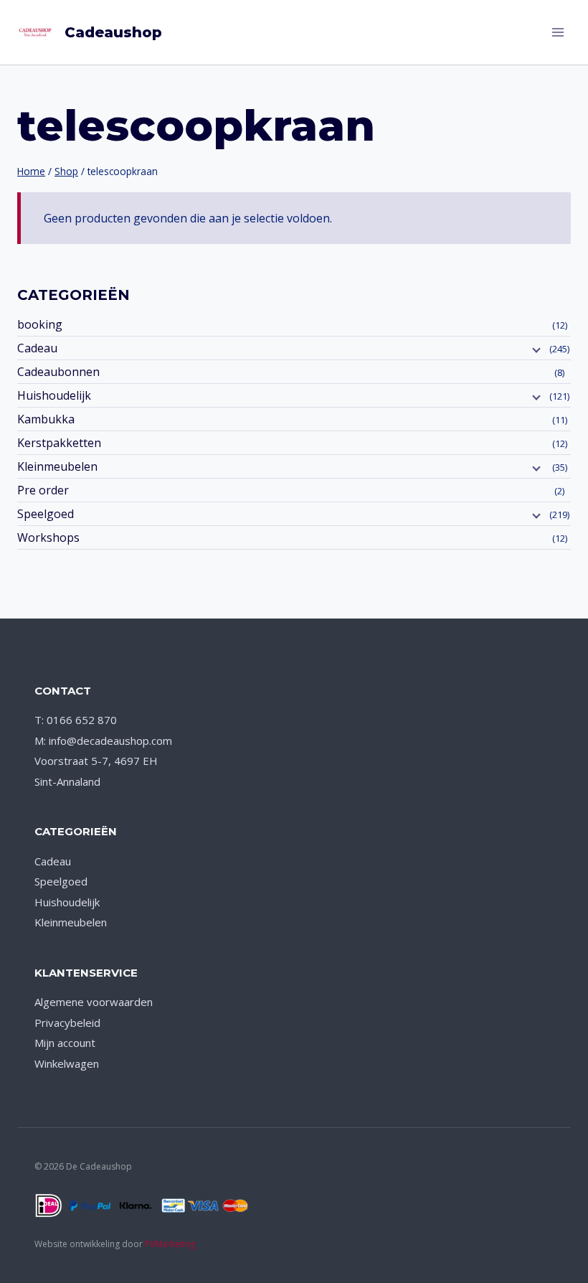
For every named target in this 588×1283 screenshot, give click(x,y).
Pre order (43, 490)
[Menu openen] (557, 32)
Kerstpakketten (59, 443)
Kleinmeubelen (57, 466)
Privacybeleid (67, 1022)
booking (39, 324)
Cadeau (37, 348)
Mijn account (64, 1042)
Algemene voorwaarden (93, 1002)
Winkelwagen (66, 1063)
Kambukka (46, 419)
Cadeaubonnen (58, 372)
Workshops (48, 537)
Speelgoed (45, 514)
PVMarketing (170, 1244)
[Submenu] (535, 349)
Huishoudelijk (54, 395)
